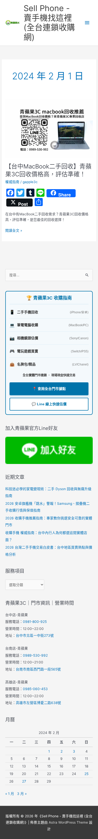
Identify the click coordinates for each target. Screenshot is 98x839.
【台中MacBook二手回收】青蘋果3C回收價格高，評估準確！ (48, 170)
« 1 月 (9, 794)
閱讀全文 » (13, 230)
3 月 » (22, 794)
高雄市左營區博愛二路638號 (38, 703)
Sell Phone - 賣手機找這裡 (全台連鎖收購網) (49, 22)
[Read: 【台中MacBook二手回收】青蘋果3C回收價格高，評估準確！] (49, 128)
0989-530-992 (35, 655)
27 (24, 781)
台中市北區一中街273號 (35, 635)
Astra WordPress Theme (68, 822)
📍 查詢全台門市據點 (49, 389)
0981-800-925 (35, 622)
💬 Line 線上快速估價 (49, 404)
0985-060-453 (35, 689)
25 (86, 774)
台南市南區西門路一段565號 (38, 669)
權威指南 (12, 182)
